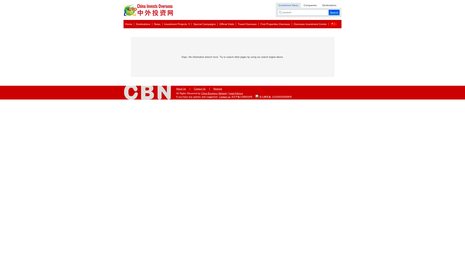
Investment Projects (175, 24)
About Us (181, 89)
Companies (310, 5)
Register (217, 89)
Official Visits (226, 24)
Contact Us (200, 89)
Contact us (225, 97)
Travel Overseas (247, 24)
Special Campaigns (204, 24)
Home (128, 24)
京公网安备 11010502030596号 (275, 97)
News (157, 24)
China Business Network (214, 93)
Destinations (329, 5)
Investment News (288, 5)
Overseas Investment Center (310, 24)
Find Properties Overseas (275, 24)
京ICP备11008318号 (241, 97)
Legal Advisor (236, 93)
